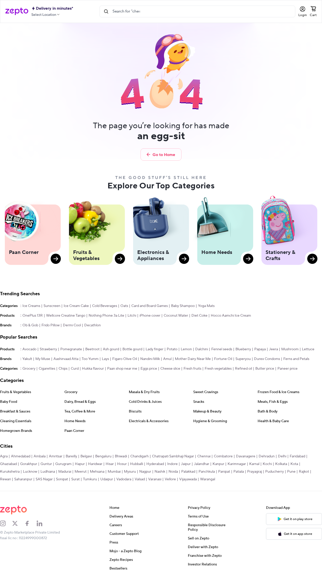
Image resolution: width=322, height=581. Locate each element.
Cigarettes (47, 368)
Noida (173, 471)
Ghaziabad (8, 464)
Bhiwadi (121, 456)
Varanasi (154, 479)
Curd (75, 368)
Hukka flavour (93, 368)
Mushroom (290, 349)
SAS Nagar (44, 479)
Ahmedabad (20, 456)
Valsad (140, 479)
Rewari (5, 479)
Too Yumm (90, 359)
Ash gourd (111, 349)
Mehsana (97, 471)
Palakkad (188, 471)
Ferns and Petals (296, 359)
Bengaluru (103, 456)
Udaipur (106, 479)
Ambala (40, 456)
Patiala (238, 471)
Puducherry (274, 471)
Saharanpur (23, 479)
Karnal (254, 464)
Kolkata (281, 464)
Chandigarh (139, 456)
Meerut (81, 471)
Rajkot (304, 471)
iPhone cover (149, 315)
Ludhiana (47, 471)
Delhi (282, 456)
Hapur (80, 464)
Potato (172, 349)
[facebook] (30, 523)
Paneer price (287, 368)
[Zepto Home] (16, 11)
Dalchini (201, 349)
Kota (294, 464)
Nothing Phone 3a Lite (106, 315)
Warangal (207, 479)
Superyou (243, 359)
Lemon (186, 349)
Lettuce (308, 349)
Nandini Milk (150, 359)
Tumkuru (90, 479)
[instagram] (6, 523)
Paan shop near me (122, 368)
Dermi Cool (72, 325)
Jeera (273, 349)
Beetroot (92, 349)
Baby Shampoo (183, 306)
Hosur (122, 464)
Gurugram (63, 464)
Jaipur (186, 464)
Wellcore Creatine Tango (65, 315)
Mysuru (130, 471)
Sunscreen (52, 306)
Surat (75, 479)
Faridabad (297, 456)
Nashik (160, 471)
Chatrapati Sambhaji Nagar (173, 456)
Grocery (28, 368)
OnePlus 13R (32, 315)
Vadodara (123, 479)
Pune (291, 471)
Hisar (110, 464)
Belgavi (86, 456)
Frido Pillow (50, 325)
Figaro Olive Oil (124, 359)
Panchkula (207, 471)
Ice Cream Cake (76, 306)
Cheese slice (170, 368)
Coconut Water (176, 315)
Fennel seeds (221, 349)
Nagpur (145, 471)
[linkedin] (43, 523)
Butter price (264, 368)
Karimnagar (237, 464)
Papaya (260, 349)
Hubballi (136, 464)
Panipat (224, 471)
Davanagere (245, 456)
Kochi (267, 464)
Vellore (170, 479)
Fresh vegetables (218, 368)
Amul (167, 359)
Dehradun (267, 456)
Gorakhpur (28, 464)
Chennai (204, 456)
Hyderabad (155, 464)
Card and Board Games (149, 306)
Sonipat (62, 479)
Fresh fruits (192, 368)
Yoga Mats (206, 306)
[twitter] (18, 523)
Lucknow (30, 471)
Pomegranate (71, 349)
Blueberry (243, 349)
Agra (4, 456)
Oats (124, 306)
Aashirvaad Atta (65, 359)
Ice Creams (31, 306)
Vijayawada (188, 479)
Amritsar (55, 456)
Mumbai (114, 471)
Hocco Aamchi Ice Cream (231, 315)
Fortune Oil (223, 359)
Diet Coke (199, 315)
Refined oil (243, 368)
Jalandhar (201, 464)
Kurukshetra (10, 471)
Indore (172, 464)
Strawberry (48, 349)
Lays (105, 359)
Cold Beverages (104, 306)
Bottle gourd (132, 349)
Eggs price (149, 368)
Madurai (64, 471)
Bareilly (71, 456)
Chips (63, 368)
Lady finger (154, 349)
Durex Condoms (267, 359)
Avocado (29, 349)
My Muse (42, 359)
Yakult (27, 359)
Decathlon (92, 325)
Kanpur (218, 464)
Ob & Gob (30, 325)
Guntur (46, 464)
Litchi (132, 315)
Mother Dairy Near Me (193, 359)
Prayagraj (254, 471)
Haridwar (95, 464)
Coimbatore (223, 456)
